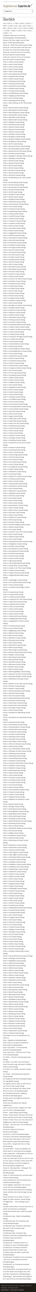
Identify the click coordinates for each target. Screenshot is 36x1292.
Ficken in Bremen (8, 185)
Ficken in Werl (7, 982)
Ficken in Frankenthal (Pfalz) (12, 325)
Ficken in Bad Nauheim (10, 110)
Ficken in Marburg (8, 640)
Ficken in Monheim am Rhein (12, 674)
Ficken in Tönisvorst (9, 922)
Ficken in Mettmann (9, 664)
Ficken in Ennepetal (9, 284)
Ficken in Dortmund (9, 252)
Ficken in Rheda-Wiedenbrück (12, 821)
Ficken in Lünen (8, 628)
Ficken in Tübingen (9, 929)
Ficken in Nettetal (8, 693)
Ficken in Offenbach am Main (12, 751)
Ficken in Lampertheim (10, 565)
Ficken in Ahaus (8, 69)
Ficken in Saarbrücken (10, 847)
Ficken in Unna (7, 939)
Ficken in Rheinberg (9, 823)
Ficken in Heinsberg (9, 450)
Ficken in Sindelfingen (10, 888)
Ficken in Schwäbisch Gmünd (12, 864)
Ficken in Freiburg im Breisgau (12, 337)
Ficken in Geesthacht (9, 361)
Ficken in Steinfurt (9, 903)
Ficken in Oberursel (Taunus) (12, 744)
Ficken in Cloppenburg (10, 211)
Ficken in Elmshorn (9, 274)
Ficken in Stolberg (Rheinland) (12, 908)
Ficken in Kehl (7, 520)
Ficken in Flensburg (9, 320)
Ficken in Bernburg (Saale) (11, 149)
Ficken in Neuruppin (9, 708)
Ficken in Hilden (8, 469)
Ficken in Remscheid (9, 816)
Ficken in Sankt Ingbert (10, 855)
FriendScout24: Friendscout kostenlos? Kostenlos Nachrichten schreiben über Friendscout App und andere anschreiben (16, 1250)
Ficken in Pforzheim (9, 778)
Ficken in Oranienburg (10, 758)
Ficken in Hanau (8, 433)
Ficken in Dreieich (8, 255)
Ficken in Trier (7, 925)
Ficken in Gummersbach (10, 409)
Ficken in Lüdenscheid (10, 616)
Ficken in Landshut (9, 570)
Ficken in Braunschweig (10, 182)
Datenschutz (5, 1290)
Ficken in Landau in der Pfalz (12, 568)
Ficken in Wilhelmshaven (11, 1002)
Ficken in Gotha (8, 394)
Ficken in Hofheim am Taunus (12, 476)
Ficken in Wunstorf (9, 1019)
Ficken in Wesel (8, 992)
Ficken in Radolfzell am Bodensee (13, 799)
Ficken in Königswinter (10, 544)
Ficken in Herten (8, 464)
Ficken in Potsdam (8, 792)
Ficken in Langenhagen (10, 580)
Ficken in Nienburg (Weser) (11, 727)
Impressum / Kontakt (17, 1290)
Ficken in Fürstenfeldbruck (11, 349)
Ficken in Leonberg (9, 597)
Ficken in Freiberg (8, 334)
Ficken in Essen (7, 303)
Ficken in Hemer (8, 452)
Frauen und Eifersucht (10, 1190)
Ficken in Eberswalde (9, 269)
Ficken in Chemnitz (9, 209)
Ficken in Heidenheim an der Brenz (14, 443)
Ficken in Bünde (8, 197)
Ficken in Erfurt (8, 291)
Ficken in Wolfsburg (9, 1014)
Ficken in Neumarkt (9, 700)
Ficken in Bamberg (9, 125)
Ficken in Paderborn (9, 768)
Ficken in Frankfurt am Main (12, 329)
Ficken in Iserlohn (8, 496)
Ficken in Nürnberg (9, 737)
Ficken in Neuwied (9, 722)
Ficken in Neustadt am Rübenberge (14, 712)
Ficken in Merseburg (9, 657)
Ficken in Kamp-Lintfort (10, 510)
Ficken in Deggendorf (9, 233)
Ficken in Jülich (7, 500)
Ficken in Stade (7, 900)
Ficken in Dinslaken (9, 245)
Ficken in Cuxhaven (9, 223)
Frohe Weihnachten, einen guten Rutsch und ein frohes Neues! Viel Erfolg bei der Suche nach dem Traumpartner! (17, 1271)
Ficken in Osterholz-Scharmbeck (13, 763)
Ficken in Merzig (8, 659)
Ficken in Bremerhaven (10, 187)
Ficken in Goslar (8, 392)
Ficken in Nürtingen (9, 739)
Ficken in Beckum (8, 132)
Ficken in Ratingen (8, 806)
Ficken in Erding (8, 286)
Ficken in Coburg (8, 214)
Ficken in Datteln (8, 231)
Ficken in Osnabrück (9, 761)
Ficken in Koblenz (8, 537)
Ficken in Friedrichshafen (11, 344)
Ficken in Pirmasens (9, 782)
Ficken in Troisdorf (9, 927)
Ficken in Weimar (8, 975)
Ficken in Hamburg (9, 426)
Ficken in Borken (8, 168)
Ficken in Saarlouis (9, 850)
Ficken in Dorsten (8, 250)
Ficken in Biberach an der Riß (12, 151)
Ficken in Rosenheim (9, 835)
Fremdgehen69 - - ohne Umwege (13, 1202)
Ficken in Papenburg (9, 770)
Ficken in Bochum (8, 163)
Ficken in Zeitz (7, 1028)
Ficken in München (9, 686)
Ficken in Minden (8, 667)
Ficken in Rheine (8, 826)
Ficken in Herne (8, 459)
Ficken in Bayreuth (9, 129)
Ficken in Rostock (8, 838)
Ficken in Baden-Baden (10, 120)
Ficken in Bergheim (9, 137)
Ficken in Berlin (8, 144)
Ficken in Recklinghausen (11, 811)
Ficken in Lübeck (8, 614)
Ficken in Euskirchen (9, 310)
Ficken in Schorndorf (9, 859)
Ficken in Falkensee (9, 312)
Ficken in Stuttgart (8, 917)
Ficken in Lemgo (8, 594)
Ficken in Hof (7, 474)
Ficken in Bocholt (8, 161)
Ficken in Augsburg (9, 96)
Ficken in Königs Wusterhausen (12, 541)
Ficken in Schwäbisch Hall (11, 867)
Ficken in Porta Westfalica (11, 790)
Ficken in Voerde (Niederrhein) (13, 956)
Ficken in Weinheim (9, 978)
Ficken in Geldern (8, 363)
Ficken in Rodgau (8, 833)
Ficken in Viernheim (9, 946)
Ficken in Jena (7, 498)
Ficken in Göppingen (9, 387)
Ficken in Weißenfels (9, 980)
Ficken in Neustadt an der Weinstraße (15, 717)
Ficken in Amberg (8, 84)
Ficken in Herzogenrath (10, 467)
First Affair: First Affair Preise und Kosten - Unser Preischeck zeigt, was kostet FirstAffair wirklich (17, 1064)
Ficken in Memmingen (10, 650)
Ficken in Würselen (9, 1023)
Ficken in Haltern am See (11, 423)
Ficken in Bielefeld (9, 153)
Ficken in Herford (8, 457)
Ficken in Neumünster (10, 703)
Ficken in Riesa (7, 831)
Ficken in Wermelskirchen (11, 985)
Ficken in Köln (7, 539)
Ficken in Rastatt (8, 804)
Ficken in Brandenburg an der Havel (14, 178)
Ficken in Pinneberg (9, 780)
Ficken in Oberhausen (10, 741)
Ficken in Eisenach (8, 271)
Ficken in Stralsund (9, 910)
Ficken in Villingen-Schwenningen (13, 951)
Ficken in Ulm (7, 937)
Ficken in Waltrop (8, 963)
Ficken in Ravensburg (9, 809)
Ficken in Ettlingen (9, 308)
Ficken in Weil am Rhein (10, 973)
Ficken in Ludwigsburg (10, 618)
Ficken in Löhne (8, 609)
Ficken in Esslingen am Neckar (12, 305)
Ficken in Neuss (8, 710)
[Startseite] (18, 6)
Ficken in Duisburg (9, 259)
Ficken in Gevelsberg (9, 375)
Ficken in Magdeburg (9, 631)
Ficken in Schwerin (9, 874)
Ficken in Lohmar (8, 606)
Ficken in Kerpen (8, 527)
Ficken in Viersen (8, 949)
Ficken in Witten (8, 1011)
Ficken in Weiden (8, 970)
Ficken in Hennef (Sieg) (10, 455)
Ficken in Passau (8, 773)
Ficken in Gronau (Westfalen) (12, 406)
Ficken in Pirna (7, 785)
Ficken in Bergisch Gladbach (12, 139)
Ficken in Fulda (7, 346)
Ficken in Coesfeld (8, 216)
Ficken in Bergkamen (9, 141)
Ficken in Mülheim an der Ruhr (13, 684)
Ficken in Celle (7, 206)
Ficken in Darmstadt (9, 228)
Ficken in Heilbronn (9, 447)
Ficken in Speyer (8, 898)
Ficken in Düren (8, 264)
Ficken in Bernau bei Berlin (11, 146)
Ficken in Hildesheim (9, 472)
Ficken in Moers (8, 669)
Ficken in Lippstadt (9, 604)
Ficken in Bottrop (8, 173)
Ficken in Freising (8, 339)
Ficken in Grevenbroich (10, 404)
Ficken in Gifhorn (8, 380)
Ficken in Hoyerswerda (10, 484)
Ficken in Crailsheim (9, 221)
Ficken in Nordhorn (9, 734)
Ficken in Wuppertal (9, 1021)
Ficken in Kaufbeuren (9, 517)
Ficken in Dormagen (9, 247)
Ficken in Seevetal (8, 881)
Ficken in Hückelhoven (10, 486)
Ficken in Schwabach (9, 862)
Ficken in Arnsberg (9, 91)
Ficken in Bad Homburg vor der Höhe (15, 103)
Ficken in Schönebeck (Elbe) (11, 857)
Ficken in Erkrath (8, 296)
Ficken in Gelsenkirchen (10, 365)
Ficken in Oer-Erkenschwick (11, 749)
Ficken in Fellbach (8, 315)
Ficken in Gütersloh (9, 411)
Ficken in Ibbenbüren (9, 491)
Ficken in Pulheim (8, 794)
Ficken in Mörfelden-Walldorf (12, 676)
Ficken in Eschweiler (9, 300)
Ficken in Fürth (7, 353)
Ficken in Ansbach (8, 88)
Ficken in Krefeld (8, 553)
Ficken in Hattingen (9, 438)
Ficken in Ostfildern (9, 765)
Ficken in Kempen (8, 522)
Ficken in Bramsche (9, 175)
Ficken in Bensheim (9, 134)
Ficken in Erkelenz (8, 293)
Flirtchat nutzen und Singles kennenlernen (16, 1098)
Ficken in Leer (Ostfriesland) (12, 582)
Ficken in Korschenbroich (11, 551)
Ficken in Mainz (8, 635)
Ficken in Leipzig (8, 592)
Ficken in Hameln (8, 428)
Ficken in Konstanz (9, 546)
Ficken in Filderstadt (9, 317)
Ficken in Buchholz (9, 194)
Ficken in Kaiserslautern (10, 505)
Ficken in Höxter (8, 481)
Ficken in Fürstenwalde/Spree (12, 351)
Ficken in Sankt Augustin (10, 852)
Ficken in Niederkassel (10, 725)
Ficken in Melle (8, 647)
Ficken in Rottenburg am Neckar (13, 840)
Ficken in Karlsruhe (9, 512)
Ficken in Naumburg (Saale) (11, 691)
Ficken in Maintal (8, 633)
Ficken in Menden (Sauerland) (12, 652)
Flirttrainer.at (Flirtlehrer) (11, 1137)
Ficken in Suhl (7, 920)
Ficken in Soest (7, 893)
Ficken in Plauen (8, 787)
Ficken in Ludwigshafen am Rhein (13, 621)
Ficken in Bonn (7, 165)
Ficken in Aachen (8, 62)
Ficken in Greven (8, 402)
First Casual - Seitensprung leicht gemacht (16, 1074)
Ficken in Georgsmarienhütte (12, 368)
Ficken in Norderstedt (10, 729)
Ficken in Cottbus (8, 218)
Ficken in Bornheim (9, 170)
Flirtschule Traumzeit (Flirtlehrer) (13, 1129)
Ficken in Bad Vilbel (9, 117)
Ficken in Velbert (8, 944)
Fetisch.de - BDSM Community (12, 45)
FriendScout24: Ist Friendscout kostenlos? (16, 1264)
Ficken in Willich (8, 1004)
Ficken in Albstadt (8, 76)
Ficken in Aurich (8, 98)
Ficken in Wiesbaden (9, 999)
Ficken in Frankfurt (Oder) (11, 327)
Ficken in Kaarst (8, 503)
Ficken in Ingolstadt (9, 493)
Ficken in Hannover (9, 435)
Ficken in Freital (8, 341)
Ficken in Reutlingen (9, 818)
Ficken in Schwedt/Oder (10, 869)
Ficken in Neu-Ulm (9, 696)
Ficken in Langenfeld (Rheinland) (13, 575)
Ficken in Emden (8, 276)
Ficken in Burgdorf (9, 199)
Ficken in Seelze (8, 879)
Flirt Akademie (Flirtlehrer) (11, 1079)
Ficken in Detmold (9, 240)
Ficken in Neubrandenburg (11, 698)
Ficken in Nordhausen (10, 732)
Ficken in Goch (7, 385)
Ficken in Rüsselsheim (10, 845)
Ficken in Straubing (9, 912)
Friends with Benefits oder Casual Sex (15, 1211)
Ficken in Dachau (8, 226)
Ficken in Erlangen (8, 298)
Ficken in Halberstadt (9, 418)
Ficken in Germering (9, 373)
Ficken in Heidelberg (9, 440)
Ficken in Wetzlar (8, 997)
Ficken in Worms (8, 1016)
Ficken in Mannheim (9, 638)
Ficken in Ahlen (8, 71)
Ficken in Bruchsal (8, 190)
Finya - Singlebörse (9, 1040)
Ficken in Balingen (8, 122)
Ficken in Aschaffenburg (10, 93)
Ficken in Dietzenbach (10, 243)
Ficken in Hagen (8, 416)
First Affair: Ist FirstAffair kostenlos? (14, 1069)
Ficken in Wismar (8, 1009)
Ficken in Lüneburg (9, 626)
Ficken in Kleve (7, 534)
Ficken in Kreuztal (8, 556)
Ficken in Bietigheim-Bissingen (12, 156)
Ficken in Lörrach (8, 611)
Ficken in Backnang (9, 100)
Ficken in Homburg (9, 479)
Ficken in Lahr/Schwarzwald (11, 563)
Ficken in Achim (8, 67)
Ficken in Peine (8, 775)
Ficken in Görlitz (8, 390)
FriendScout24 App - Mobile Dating (14, 1216)
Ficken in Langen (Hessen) (11, 573)
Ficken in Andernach (9, 86)
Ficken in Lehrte (8, 585)
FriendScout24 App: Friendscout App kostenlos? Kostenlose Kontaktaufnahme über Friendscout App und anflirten (17, 1235)
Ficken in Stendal (8, 905)
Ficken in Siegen (8, 886)
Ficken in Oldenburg (9, 756)
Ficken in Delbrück (9, 235)
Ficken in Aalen (8, 64)
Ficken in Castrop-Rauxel (10, 204)
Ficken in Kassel (8, 515)
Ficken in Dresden (8, 257)
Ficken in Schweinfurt (9, 872)
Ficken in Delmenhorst (10, 238)
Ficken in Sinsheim (9, 891)
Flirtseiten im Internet (10, 1134)
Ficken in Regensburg (9, 814)
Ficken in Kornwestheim (10, 549)
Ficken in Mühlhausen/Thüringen (13, 679)
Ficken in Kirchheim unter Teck (12, 532)
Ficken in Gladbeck (9, 382)
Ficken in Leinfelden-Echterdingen (14, 587)
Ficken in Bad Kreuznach (10, 108)
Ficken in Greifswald (9, 399)
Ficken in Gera (7, 370)
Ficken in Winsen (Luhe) (10, 1006)
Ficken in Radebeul (9, 797)
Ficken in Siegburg (8, 884)
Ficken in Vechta (8, 941)
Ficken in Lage (7, 561)
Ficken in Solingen (8, 896)
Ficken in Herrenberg (9, 462)
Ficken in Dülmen (8, 262)
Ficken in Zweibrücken (10, 1031)
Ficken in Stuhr (7, 915)
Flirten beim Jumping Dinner (12, 1103)
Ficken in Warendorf (9, 965)
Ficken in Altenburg (9, 81)
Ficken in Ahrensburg (9, 74)
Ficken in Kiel (7, 529)
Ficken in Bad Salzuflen (10, 115)
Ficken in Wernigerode (10, 990)
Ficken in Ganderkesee (10, 356)
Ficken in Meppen (8, 655)
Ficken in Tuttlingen (9, 932)
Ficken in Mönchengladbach (11, 672)
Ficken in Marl (7, 643)
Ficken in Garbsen (8, 358)
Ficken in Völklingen (9, 958)
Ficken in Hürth (8, 488)
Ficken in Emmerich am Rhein (12, 279)
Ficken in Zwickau (8, 1033)
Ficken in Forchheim (9, 322)
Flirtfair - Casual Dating (10, 1112)
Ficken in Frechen (8, 332)
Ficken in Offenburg (9, 753)
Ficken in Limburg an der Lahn (12, 599)
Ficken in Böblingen (9, 158)
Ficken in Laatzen (8, 558)
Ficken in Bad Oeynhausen (11, 112)
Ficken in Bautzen (8, 127)
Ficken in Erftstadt (8, 288)
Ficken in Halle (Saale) (10, 421)
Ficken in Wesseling (9, 994)
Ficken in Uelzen (8, 934)
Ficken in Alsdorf (8, 79)
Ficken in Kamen (8, 508)
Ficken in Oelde (8, 746)
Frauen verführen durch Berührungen (15, 1192)
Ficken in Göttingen (9, 397)
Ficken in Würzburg (9, 1026)
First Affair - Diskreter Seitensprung (14, 1057)
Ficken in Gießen (8, 378)
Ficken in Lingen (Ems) (10, 602)
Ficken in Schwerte (9, 876)
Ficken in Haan (7, 414)
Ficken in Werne (8, 987)
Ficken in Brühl (7, 192)
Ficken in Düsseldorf (9, 267)
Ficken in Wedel (8, 968)
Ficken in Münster (8, 688)
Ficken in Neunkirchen (10, 705)
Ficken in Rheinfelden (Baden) (12, 828)
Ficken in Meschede (9, 662)
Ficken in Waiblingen (9, 961)
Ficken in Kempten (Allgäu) (11, 525)
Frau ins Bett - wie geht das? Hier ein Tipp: (16, 1144)
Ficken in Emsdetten (9, 281)
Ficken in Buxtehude (9, 202)
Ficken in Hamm (8, 431)
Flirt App (5, 1081)
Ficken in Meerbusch (9, 645)
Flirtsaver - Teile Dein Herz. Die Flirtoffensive (17, 1125)
